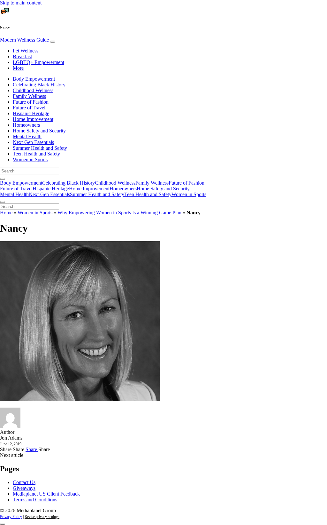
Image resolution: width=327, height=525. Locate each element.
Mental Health (27, 136)
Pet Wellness (25, 50)
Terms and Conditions (35, 499)
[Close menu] (2, 202)
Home (6, 212)
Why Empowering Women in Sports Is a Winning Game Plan (119, 212)
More (18, 68)
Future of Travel (29, 107)
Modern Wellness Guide (25, 40)
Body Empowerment (34, 79)
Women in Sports (30, 159)
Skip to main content (21, 2)
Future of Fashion (31, 102)
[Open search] (2, 179)
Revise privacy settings (42, 516)
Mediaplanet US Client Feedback (46, 494)
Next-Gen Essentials (33, 142)
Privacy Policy (11, 516)
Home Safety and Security (39, 130)
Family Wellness (29, 96)
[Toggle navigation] (52, 42)
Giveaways (24, 488)
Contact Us (24, 482)
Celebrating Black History (39, 84)
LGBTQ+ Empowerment (38, 62)
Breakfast (22, 56)
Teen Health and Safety (36, 153)
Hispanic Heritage (31, 113)
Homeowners (26, 125)
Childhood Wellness (33, 90)
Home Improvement (33, 119)
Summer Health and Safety (40, 148)
